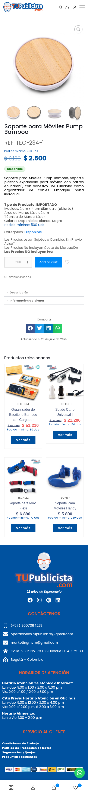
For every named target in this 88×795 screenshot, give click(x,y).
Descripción (19, 292)
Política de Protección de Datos (26, 748)
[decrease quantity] (9, 262)
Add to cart (48, 262)
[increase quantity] (27, 262)
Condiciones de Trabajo (20, 743)
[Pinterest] (49, 600)
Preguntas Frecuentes (19, 757)
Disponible (33, 232)
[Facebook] (30, 600)
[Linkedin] (58, 600)
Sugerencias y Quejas (19, 752)
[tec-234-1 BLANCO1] (44, 63)
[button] (44, 293)
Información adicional (27, 301)
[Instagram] (39, 600)
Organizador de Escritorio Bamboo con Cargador (23, 415)
